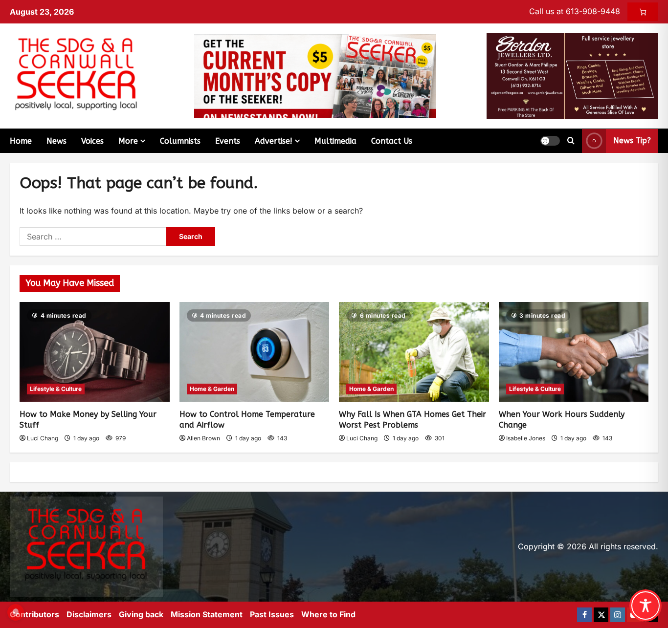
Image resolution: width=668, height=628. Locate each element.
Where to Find (328, 614)
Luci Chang (42, 438)
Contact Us (391, 141)
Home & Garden (212, 388)
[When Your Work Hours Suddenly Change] (574, 352)
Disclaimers (89, 614)
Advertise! (273, 141)
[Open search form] (571, 141)
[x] (601, 614)
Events (227, 141)
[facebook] (584, 614)
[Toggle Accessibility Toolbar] (645, 605)
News (56, 141)
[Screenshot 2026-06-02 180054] (572, 75)
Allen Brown (203, 438)
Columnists (180, 141)
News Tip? (632, 140)
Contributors (34, 614)
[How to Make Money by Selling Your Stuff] (95, 352)
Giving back (141, 614)
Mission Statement (207, 614)
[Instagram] (617, 614)
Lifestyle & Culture (56, 388)
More (128, 141)
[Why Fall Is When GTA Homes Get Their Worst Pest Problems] (414, 352)
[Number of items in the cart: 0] (642, 11)
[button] (550, 141)
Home (21, 141)
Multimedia (335, 141)
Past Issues (272, 614)
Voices (92, 141)
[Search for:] (93, 236)
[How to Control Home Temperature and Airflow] (254, 352)
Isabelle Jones (525, 438)
